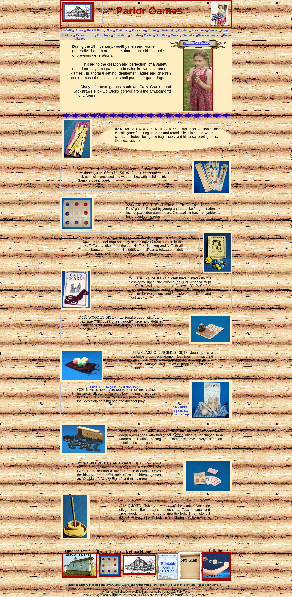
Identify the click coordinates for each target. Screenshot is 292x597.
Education (120, 35)
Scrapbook (199, 30)
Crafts (148, 35)
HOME (67, 30)
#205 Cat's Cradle (196, 43)
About (80, 30)
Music (175, 35)
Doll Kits (161, 35)
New (109, 30)
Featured (167, 30)
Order (225, 30)
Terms (152, 30)
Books (227, 35)
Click (94, 387)
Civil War (122, 30)
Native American (209, 35)
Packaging (139, 30)
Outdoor (66, 35)
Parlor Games (80, 37)
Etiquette (188, 35)
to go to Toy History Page (122, 387)
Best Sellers (95, 30)
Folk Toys (103, 35)
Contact (213, 30)
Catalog (183, 30)
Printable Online (168, 565)
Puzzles (136, 35)
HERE (101, 387)
